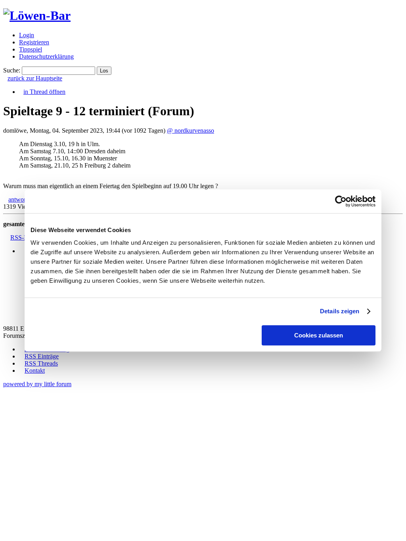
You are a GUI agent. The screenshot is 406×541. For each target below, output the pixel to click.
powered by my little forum (37, 384)
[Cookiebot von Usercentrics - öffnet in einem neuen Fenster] (340, 201)
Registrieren (34, 42)
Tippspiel (30, 49)
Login (26, 35)
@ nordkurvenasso (190, 130)
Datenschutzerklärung (46, 56)
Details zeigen (339, 311)
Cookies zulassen (318, 335)
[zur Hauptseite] (37, 15)
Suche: (11, 70)
